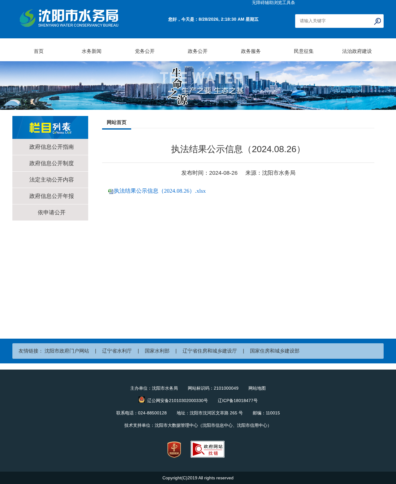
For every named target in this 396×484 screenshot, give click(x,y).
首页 (39, 51)
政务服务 (251, 51)
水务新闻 (91, 51)
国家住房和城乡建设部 (274, 350)
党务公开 (145, 51)
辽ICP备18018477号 (238, 400)
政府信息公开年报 (51, 196)
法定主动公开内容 (51, 180)
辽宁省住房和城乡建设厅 (210, 350)
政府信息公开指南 (51, 147)
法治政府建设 (357, 51)
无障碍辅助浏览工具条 (273, 2)
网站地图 (257, 388)
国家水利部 (157, 350)
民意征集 (304, 51)
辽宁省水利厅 (117, 350)
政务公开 (198, 51)
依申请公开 (52, 212)
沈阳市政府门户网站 (67, 350)
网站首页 (117, 122)
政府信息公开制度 (51, 163)
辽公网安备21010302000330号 (177, 400)
